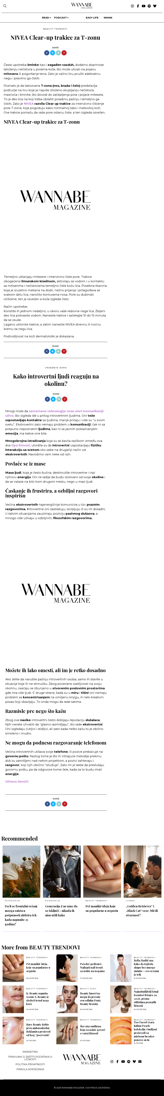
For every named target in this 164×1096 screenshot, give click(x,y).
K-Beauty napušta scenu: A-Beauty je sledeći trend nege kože (37, 999)
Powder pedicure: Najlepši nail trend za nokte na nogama (92, 967)
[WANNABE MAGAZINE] (82, 1063)
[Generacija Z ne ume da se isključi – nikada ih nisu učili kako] (62, 872)
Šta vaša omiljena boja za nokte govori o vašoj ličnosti (92, 1030)
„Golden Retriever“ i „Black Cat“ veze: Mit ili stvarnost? (142, 910)
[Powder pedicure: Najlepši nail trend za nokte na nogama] (67, 968)
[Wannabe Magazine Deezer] (155, 6)
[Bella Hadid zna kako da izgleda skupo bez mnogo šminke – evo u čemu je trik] (120, 968)
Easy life (92, 17)
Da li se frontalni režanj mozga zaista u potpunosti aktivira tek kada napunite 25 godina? (21, 915)
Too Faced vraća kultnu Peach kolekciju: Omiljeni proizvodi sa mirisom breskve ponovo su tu (145, 1031)
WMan (108, 17)
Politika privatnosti (30, 1064)
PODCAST (60, 17)
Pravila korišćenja (30, 1069)
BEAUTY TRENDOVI (55, 29)
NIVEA (29, 103)
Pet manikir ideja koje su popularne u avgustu (38, 967)
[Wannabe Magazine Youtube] (144, 6)
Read (45, 17)
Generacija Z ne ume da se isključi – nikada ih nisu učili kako (61, 910)
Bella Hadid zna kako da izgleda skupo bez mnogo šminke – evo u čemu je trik (146, 967)
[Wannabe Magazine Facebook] (138, 6)
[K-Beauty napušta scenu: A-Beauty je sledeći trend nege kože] (13, 999)
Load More (82, 818)
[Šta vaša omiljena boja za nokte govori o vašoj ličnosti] (67, 1030)
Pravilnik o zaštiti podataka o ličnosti (30, 1058)
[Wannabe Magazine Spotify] (149, 6)
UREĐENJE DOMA (56, 368)
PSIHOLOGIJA (12, 901)
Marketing (30, 1051)
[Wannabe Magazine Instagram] (132, 6)
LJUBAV (130, 901)
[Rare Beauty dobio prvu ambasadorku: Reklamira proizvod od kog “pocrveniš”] (13, 1030)
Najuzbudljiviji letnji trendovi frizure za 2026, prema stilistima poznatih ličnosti (146, 998)
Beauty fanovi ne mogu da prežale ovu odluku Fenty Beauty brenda (90, 999)
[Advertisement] (134, 49)
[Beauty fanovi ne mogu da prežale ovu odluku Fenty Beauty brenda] (67, 999)
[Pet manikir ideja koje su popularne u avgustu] (102, 872)
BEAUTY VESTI (88, 989)
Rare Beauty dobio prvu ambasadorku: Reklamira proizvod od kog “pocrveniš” (38, 1030)
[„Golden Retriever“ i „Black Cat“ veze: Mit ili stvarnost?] (142, 872)
